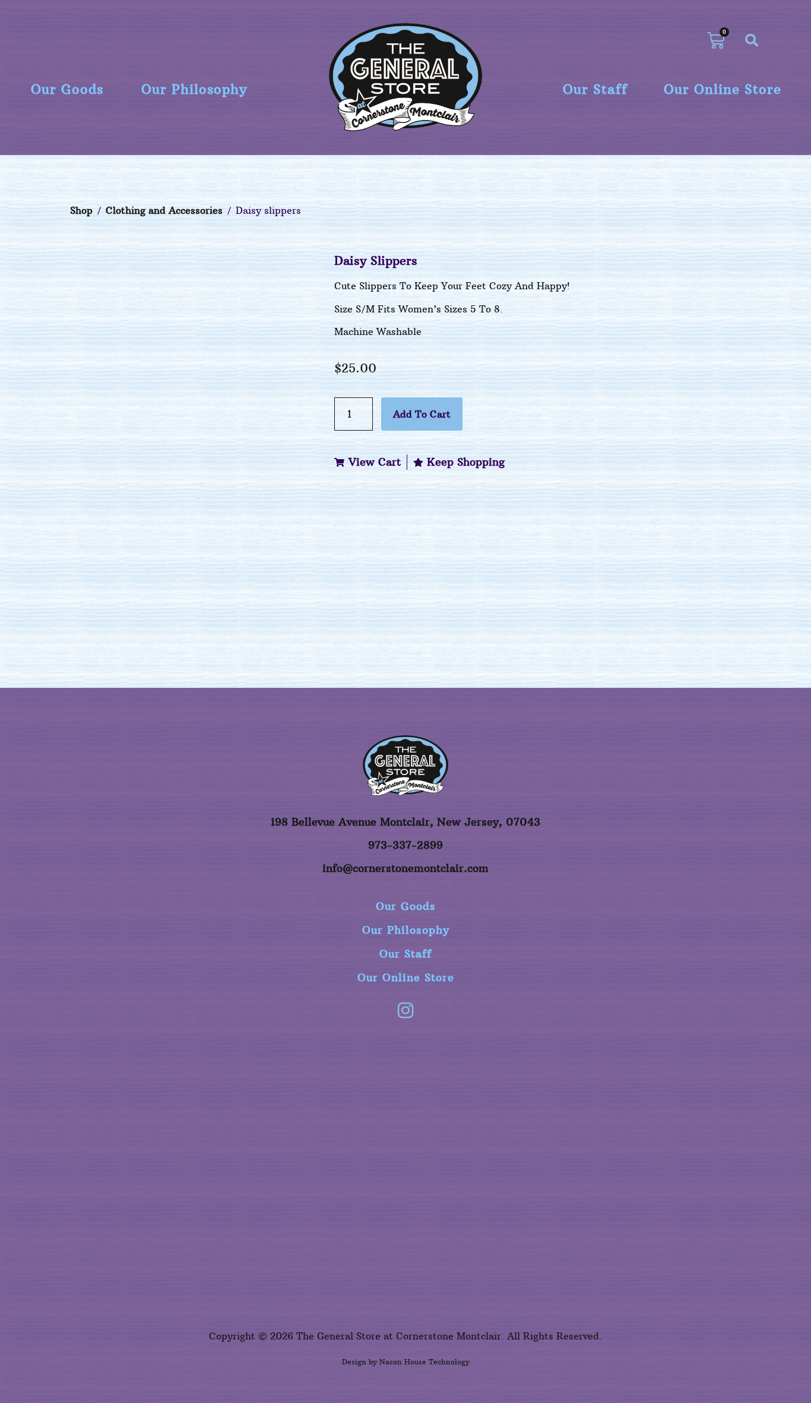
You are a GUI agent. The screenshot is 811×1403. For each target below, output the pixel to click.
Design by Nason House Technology (406, 1361)
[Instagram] (405, 1010)
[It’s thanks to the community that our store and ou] (674, 1132)
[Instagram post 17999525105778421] (271, 1061)
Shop (81, 210)
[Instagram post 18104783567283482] (405, 1061)
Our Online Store (722, 89)
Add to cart (422, 414)
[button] (752, 40)
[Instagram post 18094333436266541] (540, 1061)
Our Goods (67, 89)
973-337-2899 (405, 845)
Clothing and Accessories (164, 210)
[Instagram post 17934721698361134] (137, 1061)
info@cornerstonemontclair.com (405, 868)
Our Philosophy (194, 89)
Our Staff (595, 89)
